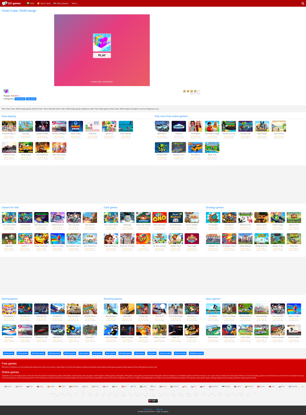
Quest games (110, 353)
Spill (106, 386)
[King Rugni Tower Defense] (229, 238)
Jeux (86, 386)
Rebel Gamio (262, 134)
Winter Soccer (213, 337)
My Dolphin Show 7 (74, 246)
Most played (62, 3)
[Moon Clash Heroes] (143, 330)
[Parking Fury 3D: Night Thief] (41, 330)
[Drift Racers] (195, 147)
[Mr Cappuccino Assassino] (192, 330)
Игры (31, 386)
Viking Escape (26, 155)
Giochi (96, 386)
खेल (235, 395)
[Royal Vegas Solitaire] (192, 238)
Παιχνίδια (294, 386)
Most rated (46, 3)
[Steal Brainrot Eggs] (212, 126)
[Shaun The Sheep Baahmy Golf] (229, 309)
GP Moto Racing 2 (59, 134)
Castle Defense (245, 246)
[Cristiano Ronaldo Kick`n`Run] (278, 330)
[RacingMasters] (9, 309)
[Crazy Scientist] (126, 126)
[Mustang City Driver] (41, 309)
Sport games (213, 298)
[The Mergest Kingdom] (213, 217)
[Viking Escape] (26, 147)
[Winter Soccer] (213, 330)
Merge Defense (261, 246)
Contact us (148, 409)
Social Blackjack (175, 225)
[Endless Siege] (278, 217)
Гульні (174, 395)
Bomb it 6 (109, 134)
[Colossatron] (229, 217)
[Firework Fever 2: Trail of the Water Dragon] (9, 126)
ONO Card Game (159, 225)
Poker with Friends (143, 225)
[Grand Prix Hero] (9, 147)
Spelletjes (75, 386)
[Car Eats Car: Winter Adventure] (57, 309)
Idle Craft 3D (90, 225)
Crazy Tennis (245, 337)
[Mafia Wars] (127, 309)
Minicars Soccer (245, 316)
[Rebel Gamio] (262, 126)
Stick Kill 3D (159, 316)
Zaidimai (250, 386)
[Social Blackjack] (176, 217)
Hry (194, 386)
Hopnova (178, 134)
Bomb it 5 (25, 246)
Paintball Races (90, 316)
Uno (143, 246)
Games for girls (165, 353)
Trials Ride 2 (89, 337)
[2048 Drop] (92, 126)
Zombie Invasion (42, 134)
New (32, 3)
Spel (116, 386)
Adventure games (38, 353)
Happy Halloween (41, 246)
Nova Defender (42, 155)
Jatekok (175, 386)
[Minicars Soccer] (245, 309)
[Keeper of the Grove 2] (278, 238)
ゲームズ (248, 395)
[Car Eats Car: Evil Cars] (74, 330)
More (74, 3)
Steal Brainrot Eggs (212, 134)
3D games (152, 353)
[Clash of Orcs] (294, 217)
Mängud (227, 386)
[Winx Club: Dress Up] (59, 147)
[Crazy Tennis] (245, 330)
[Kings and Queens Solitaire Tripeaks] (111, 238)
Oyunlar (262, 386)
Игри (283, 386)
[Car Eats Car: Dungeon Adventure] (25, 309)
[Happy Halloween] (41, 238)
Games (9, 386)
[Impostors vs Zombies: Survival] (192, 309)
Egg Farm (9, 246)
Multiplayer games (196, 353)
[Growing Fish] (245, 126)
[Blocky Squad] (261, 217)
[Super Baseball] (261, 309)
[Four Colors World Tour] (9, 217)
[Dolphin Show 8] (57, 217)
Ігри (154, 386)
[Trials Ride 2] (90, 330)
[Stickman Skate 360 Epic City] (294, 330)
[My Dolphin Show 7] (74, 238)
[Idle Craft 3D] (90, 217)
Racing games (10, 298)
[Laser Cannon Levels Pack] (279, 126)
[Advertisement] (255, 45)
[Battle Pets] (294, 238)
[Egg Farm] (9, 238)
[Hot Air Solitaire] (192, 217)
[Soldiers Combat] (159, 330)
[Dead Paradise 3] (74, 309)
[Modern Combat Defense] (127, 330)
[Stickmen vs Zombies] (213, 238)
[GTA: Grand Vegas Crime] (176, 309)
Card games (111, 207)
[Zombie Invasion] (42, 126)
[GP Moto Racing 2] (59, 126)
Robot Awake (76, 134)
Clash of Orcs (294, 225)
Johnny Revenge (111, 337)
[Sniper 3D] (176, 330)
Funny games (20, 99)
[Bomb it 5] (25, 238)
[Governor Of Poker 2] (127, 238)
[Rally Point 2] (162, 126)
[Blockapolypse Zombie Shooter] (111, 309)
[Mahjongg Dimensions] (127, 217)
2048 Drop (92, 134)
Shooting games (113, 298)
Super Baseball (261, 316)
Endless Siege (278, 225)
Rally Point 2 (162, 134)
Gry (185, 386)
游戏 (241, 395)
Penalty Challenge (261, 337)
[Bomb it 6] (109, 126)
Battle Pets (294, 246)
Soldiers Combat (159, 337)
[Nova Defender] (42, 147)
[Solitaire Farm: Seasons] (176, 238)
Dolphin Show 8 (57, 225)
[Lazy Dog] (26, 126)
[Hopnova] (179, 126)
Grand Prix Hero (9, 155)
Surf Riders (213, 316)
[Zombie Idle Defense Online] (143, 309)
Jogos (41, 386)
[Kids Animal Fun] (90, 238)
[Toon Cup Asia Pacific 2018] (74, 217)
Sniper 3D (175, 337)
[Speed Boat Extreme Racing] (9, 330)
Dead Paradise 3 (74, 316)
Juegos (52, 386)
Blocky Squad (262, 225)
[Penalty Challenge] (261, 330)
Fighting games (69, 353)
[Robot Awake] (76, 126)
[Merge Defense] (261, 238)
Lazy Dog (25, 134)
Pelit (134, 386)
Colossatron (229, 225)
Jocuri (164, 386)
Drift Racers (195, 155)
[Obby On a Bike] (57, 238)
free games (53, 393)
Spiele (63, 386)
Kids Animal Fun (90, 246)
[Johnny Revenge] (111, 330)
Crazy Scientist (125, 134)
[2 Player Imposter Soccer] (229, 330)
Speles (238, 386)
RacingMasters (9, 316)
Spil (125, 386)
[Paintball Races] (90, 309)
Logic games (31, 99)
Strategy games (215, 207)
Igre (203, 386)
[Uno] (143, 238)
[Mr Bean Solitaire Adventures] (159, 238)
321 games (14, 3)
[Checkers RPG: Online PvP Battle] (162, 147)
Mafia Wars (127, 316)
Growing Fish (245, 134)
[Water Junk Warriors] (212, 147)
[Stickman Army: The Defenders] (245, 217)
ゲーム (254, 393)
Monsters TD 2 (178, 155)
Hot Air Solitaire (192, 225)
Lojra (273, 386)
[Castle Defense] (245, 238)
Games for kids (10, 207)
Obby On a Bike (57, 246)
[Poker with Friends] (143, 217)
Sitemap (159, 409)
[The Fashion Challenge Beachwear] (195, 126)
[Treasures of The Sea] (229, 126)
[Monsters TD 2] (179, 147)
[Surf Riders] (213, 309)
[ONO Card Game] (159, 217)
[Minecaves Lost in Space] (41, 217)
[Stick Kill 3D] (159, 309)
